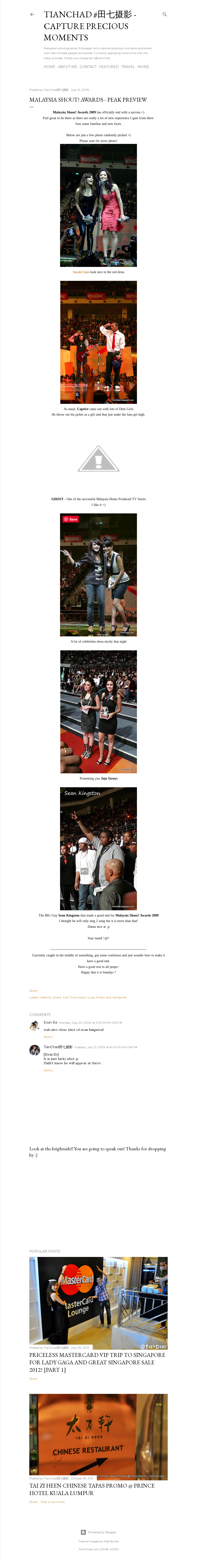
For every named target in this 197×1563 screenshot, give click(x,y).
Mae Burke (111, 1541)
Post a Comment (53, 1502)
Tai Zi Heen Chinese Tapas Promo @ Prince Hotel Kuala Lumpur (92, 1489)
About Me (67, 67)
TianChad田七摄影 (58, 1047)
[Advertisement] (98, 1203)
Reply (48, 1037)
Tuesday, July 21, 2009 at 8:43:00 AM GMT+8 (105, 1047)
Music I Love (86, 997)
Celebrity (45, 997)
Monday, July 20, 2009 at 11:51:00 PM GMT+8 (90, 1022)
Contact (88, 67)
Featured (109, 67)
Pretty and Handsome (111, 997)
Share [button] (33, 990)
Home (49, 67)
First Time (70, 997)
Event (57, 997)
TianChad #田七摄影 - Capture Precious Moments (90, 26)
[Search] (165, 13)
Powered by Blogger (102, 1532)
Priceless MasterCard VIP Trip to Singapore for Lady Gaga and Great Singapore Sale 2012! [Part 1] (97, 1362)
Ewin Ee (50, 1022)
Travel (128, 67)
